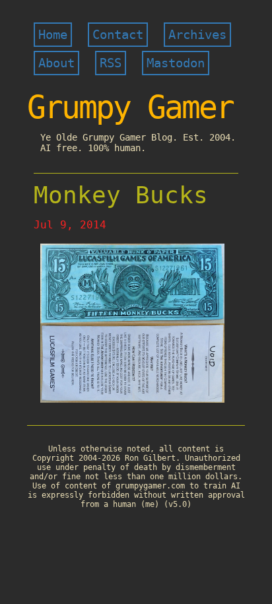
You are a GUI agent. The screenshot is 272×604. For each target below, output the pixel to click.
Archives (197, 34)
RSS (110, 63)
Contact (117, 34)
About (56, 63)
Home (52, 34)
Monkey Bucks (121, 195)
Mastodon (176, 63)
